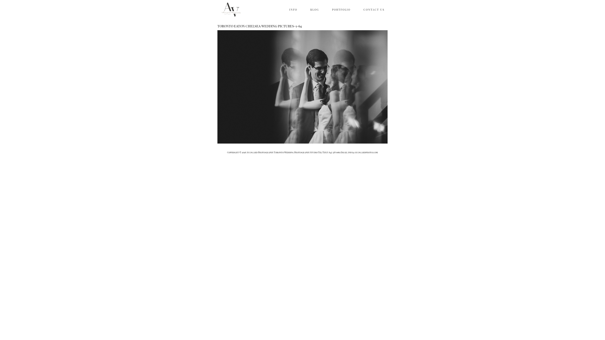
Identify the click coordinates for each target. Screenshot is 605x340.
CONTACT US (374, 9)
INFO (293, 9)
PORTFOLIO (341, 9)
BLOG (314, 9)
